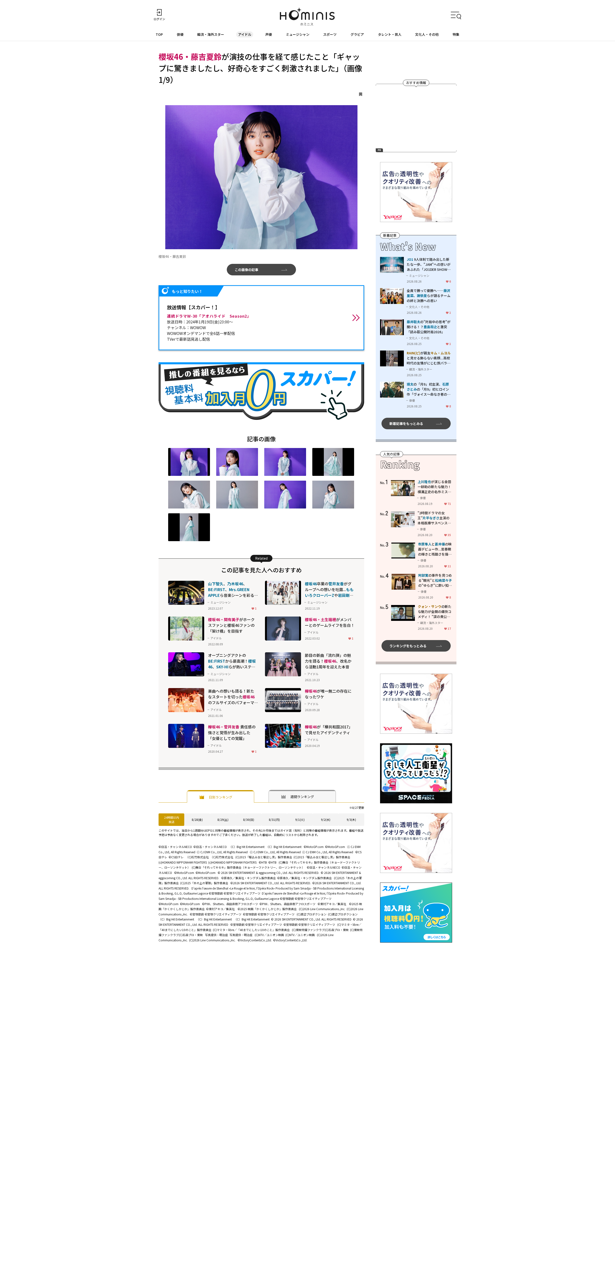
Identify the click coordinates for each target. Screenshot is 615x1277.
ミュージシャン (297, 34)
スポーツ (330, 34)
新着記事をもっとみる (406, 423)
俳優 (180, 34)
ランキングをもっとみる (407, 645)
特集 (456, 34)
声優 (268, 34)
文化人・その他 (427, 34)
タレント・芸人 (389, 34)
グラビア (357, 34)
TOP (159, 34)
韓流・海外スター (210, 34)
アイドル (244, 34)
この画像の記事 (246, 269)
